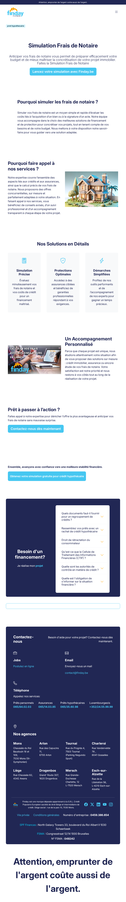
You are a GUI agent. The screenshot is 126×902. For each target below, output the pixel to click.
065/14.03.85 (47, 707)
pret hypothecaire (15, 26)
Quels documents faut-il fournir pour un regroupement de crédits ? (80, 516)
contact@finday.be (76, 672)
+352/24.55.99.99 (101, 707)
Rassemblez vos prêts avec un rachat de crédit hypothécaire (80, 530)
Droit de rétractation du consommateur (76, 541)
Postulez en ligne (23, 666)
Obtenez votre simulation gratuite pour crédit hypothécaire (47, 476)
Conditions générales (46, 815)
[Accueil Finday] (15, 12)
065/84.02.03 (22, 707)
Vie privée (23, 815)
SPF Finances (28, 824)
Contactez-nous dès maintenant (36, 429)
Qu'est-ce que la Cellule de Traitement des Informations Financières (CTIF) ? (79, 555)
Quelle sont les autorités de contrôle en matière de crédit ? (80, 568)
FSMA (40, 833)
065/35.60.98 (69, 707)
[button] (116, 12)
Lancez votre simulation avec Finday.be (63, 72)
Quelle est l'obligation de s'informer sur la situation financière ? (77, 581)
